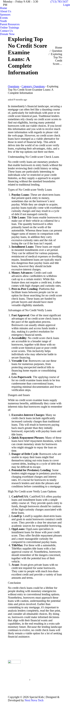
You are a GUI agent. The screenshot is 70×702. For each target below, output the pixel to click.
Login (66, 4)
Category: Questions (33, 86)
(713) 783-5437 (59, 1)
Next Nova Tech (34, 700)
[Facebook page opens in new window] (52, 676)
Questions (13, 86)
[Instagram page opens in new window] (57, 676)
